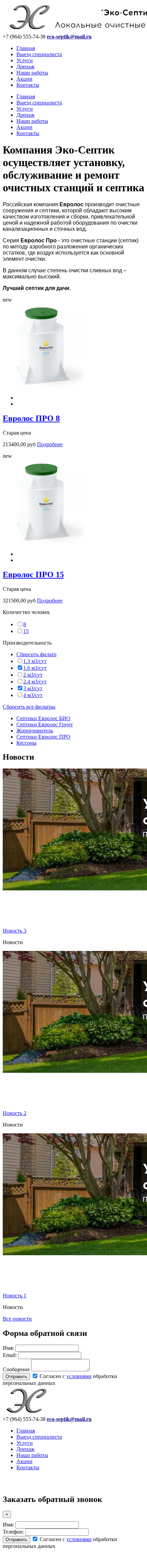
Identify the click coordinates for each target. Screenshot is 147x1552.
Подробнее (50, 444)
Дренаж (25, 66)
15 (26, 631)
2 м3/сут (32, 675)
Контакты (27, 85)
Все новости (17, 1319)
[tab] (73, 612)
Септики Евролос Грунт (44, 724)
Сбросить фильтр (36, 654)
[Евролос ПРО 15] (45, 542)
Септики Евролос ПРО (43, 737)
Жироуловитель (34, 730)
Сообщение (16, 1369)
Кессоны (26, 743)
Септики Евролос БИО (43, 718)
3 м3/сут (32, 688)
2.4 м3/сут (34, 681)
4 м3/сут (32, 695)
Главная (25, 48)
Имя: (8, 1348)
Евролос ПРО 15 (33, 574)
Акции (24, 79)
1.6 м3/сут (34, 668)
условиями (79, 1376)
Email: (10, 1355)
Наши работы (32, 73)
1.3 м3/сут (34, 661)
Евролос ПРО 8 (31, 418)
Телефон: (13, 1532)
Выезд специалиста (39, 54)
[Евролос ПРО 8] (45, 386)
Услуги (24, 60)
